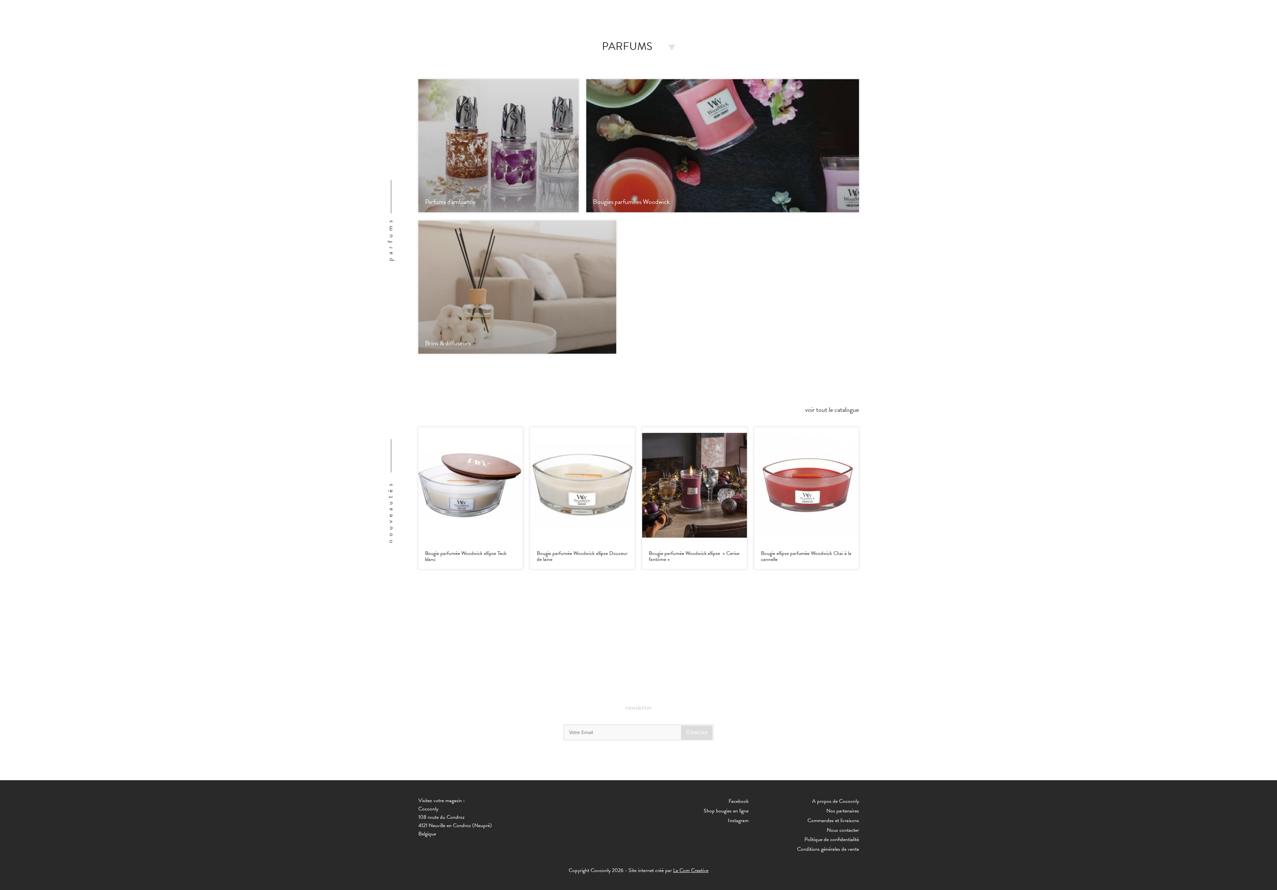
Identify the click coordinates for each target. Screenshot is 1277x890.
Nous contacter (843, 830)
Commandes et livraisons (833, 820)
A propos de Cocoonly (835, 801)
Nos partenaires (842, 811)
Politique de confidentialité (831, 839)
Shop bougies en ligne (726, 811)
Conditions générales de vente (828, 849)
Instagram (738, 820)
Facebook (739, 801)
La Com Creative (690, 870)
